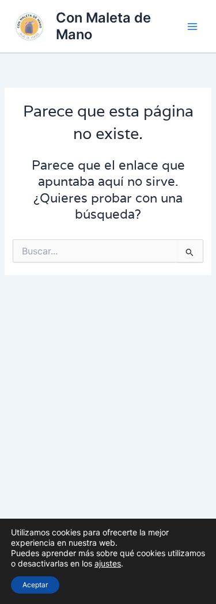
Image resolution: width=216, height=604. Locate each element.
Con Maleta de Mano (103, 25)
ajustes (107, 563)
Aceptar (35, 584)
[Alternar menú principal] (192, 26)
